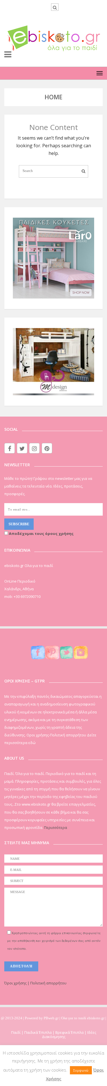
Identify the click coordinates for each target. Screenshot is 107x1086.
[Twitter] (22, 448)
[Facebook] (9, 448)
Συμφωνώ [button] (80, 1070)
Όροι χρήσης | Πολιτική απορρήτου (35, 983)
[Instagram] (34, 448)
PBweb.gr (51, 1018)
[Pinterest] (47, 448)
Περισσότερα (55, 827)
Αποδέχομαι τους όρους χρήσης (41, 533)
